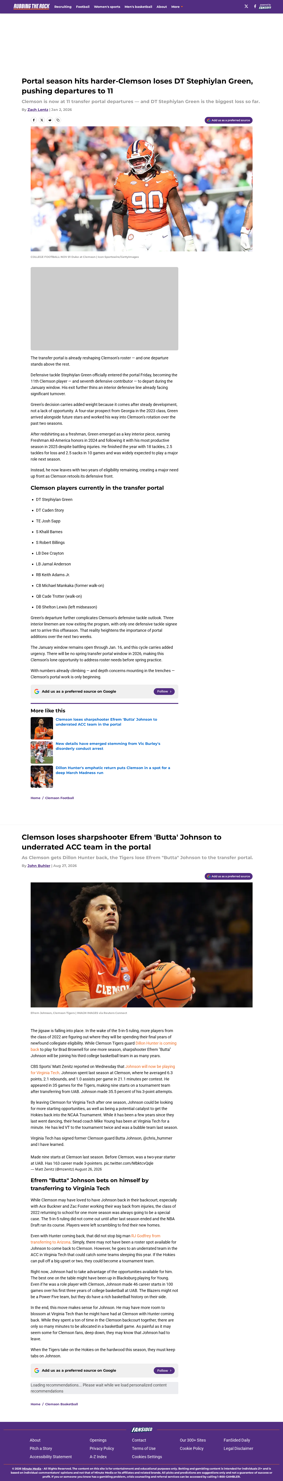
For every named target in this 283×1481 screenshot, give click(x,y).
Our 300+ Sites (193, 1440)
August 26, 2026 (88, 1169)
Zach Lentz (38, 110)
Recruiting (63, 7)
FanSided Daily (237, 1440)
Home (35, 798)
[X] (246, 6)
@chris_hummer (157, 1138)
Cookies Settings (147, 1456)
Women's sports (107, 7)
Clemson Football (59, 798)
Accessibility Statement (51, 1456)
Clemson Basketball (61, 1404)
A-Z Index (98, 1456)
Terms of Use (144, 1448)
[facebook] (255, 6)
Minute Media (31, 1468)
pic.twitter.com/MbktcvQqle (128, 1163)
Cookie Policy (192, 1448)
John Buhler (39, 866)
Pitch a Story (41, 1448)
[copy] (58, 120)
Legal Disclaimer (238, 1448)
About (162, 7)
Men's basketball (138, 7)
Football (82, 7)
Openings (98, 1440)
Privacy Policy (102, 1448)
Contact (139, 1440)
